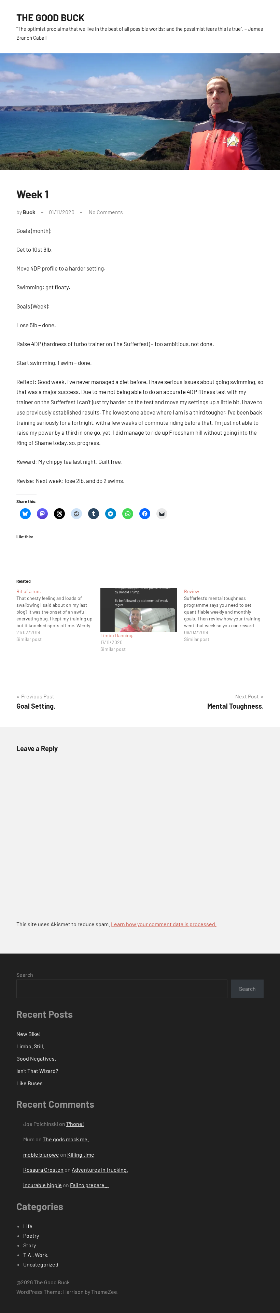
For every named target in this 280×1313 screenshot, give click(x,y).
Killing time (80, 1154)
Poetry (31, 1235)
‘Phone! (75, 1123)
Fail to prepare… (89, 1185)
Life (27, 1226)
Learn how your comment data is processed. (163, 924)
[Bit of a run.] (58, 615)
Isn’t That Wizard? (37, 1070)
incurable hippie (42, 1185)
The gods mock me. (66, 1139)
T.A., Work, (35, 1254)
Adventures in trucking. (100, 1169)
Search (24, 974)
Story (29, 1245)
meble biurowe (41, 1154)
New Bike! (28, 1033)
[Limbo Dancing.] (139, 610)
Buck (29, 212)
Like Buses (29, 1083)
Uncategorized (40, 1264)
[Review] (226, 615)
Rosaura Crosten (43, 1169)
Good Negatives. (36, 1058)
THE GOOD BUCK (50, 17)
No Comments (106, 212)
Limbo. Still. (30, 1046)
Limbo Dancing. (117, 635)
